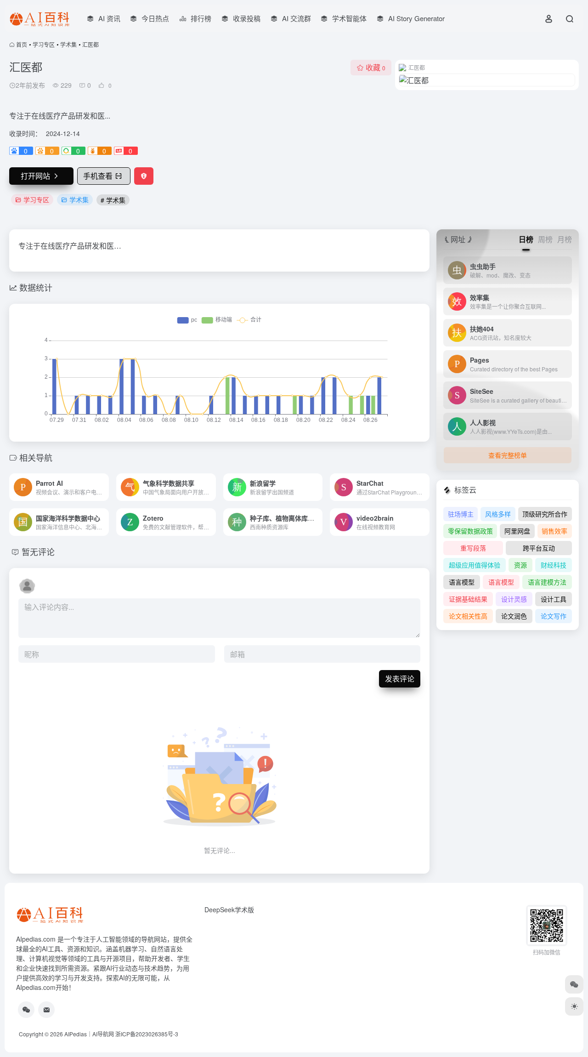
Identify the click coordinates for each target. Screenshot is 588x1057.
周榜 (545, 239)
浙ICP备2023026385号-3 (146, 1034)
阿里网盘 (517, 530)
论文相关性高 (468, 615)
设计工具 (553, 598)
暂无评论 (38, 551)
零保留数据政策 (470, 530)
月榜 (564, 239)
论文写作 (553, 615)
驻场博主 (461, 513)
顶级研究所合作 (544, 513)
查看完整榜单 (507, 455)
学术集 (68, 44)
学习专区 (44, 44)
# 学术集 (113, 200)
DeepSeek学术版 (229, 909)
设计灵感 (514, 598)
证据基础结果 (468, 598)
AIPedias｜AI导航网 (89, 1034)
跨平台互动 (539, 547)
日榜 (526, 239)
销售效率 (554, 530)
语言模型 (462, 581)
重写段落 (473, 547)
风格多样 (498, 513)
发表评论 (399, 678)
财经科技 (553, 564)
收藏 (375, 67)
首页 (21, 44)
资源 (520, 564)
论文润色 (514, 615)
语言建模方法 (547, 581)
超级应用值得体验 (474, 564)
